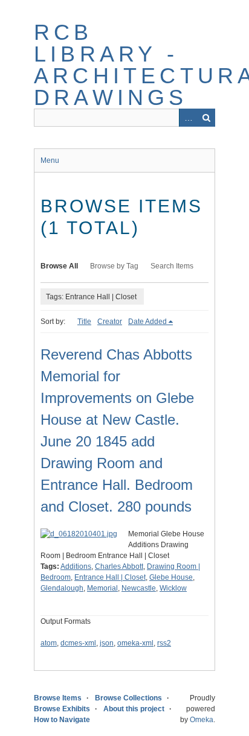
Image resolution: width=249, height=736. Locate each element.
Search (206, 118)
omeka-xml (135, 643)
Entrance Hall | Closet (110, 577)
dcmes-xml (78, 643)
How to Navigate (62, 719)
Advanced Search (188, 118)
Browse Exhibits (62, 709)
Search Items (171, 266)
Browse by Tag (114, 266)
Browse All (59, 266)
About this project (133, 709)
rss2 (164, 643)
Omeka (201, 719)
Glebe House (171, 577)
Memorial (102, 588)
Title (84, 321)
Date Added (147, 321)
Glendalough (61, 588)
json (107, 643)
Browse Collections (128, 698)
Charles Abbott (119, 566)
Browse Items (58, 698)
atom (48, 643)
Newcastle (138, 588)
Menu (49, 160)
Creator (109, 321)
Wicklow (173, 588)
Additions (75, 566)
